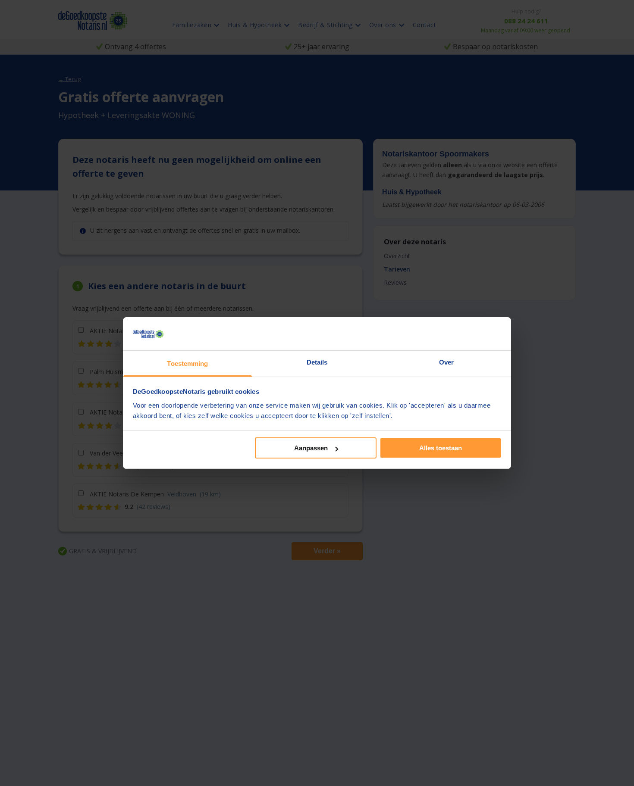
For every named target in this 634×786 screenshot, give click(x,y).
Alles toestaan (440, 448)
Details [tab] (317, 362)
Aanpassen (311, 448)
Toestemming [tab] (187, 363)
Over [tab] (446, 362)
